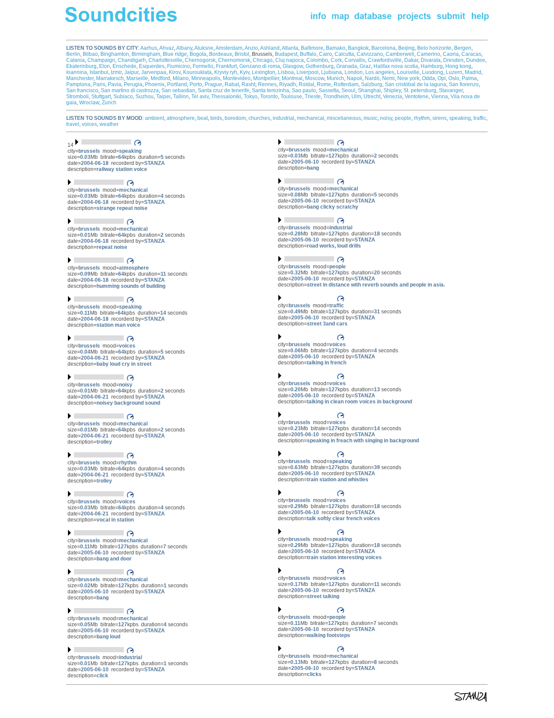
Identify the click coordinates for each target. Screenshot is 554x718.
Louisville (408, 72)
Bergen (462, 48)
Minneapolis (205, 78)
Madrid (473, 72)
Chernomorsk (234, 60)
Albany (184, 48)
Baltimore (312, 48)
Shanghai (369, 90)
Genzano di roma (259, 66)
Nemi (388, 78)
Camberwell (400, 54)
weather (109, 124)
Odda (428, 78)
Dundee (475, 60)
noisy (386, 118)
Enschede (124, 66)
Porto (196, 84)
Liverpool (307, 72)
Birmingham (146, 54)
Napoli (354, 78)
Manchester (79, 78)
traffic (479, 118)
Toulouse (291, 96)
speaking (460, 118)
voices (89, 124)
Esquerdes (151, 66)
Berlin (73, 54)
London (354, 72)
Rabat (232, 84)
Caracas (471, 54)
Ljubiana (331, 72)
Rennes (267, 84)
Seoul (348, 90)
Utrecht (372, 96)
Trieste (313, 96)
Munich (335, 78)
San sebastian (178, 90)
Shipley (392, 90)
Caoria (451, 54)
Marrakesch (110, 78)
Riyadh (287, 84)
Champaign (101, 60)
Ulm (356, 96)
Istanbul (99, 72)
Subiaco (123, 96)
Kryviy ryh (225, 72)
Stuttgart (101, 96)
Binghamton (114, 54)
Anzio (251, 48)
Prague (213, 84)
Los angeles (379, 72)
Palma (469, 78)
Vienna (439, 96)
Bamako (335, 48)
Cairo (325, 54)
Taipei (163, 96)
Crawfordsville (385, 60)
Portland (177, 84)
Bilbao (90, 54)
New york (408, 78)
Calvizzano (370, 54)
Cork (336, 60)
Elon (104, 66)
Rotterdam (346, 84)
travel (72, 124)
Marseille (137, 78)
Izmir (116, 72)
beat (202, 118)
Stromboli (77, 96)
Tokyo (251, 96)
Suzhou (144, 96)
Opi (442, 78)
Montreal (292, 78)
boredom (235, 118)
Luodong (432, 72)
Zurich (109, 103)
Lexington (263, 72)
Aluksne (203, 48)
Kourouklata (197, 72)
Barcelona (383, 48)
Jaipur (131, 72)
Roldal (306, 84)
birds (216, 118)
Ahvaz (166, 48)
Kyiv (244, 72)
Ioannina (76, 72)
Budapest (286, 54)
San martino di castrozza (130, 90)
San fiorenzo (464, 84)
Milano (181, 78)
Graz (365, 66)
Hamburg (432, 66)
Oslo (453, 78)
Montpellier (266, 78)
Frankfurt (226, 66)
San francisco (82, 90)
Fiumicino (178, 66)
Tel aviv (200, 96)
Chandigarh (132, 60)
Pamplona (78, 84)
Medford (160, 78)
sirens (439, 118)
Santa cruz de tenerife (223, 90)
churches (259, 118)
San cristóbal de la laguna (415, 84)
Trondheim (336, 96)
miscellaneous (344, 118)
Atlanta (290, 48)
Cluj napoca (289, 60)
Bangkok (358, 48)
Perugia (133, 84)
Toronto (269, 96)
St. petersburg (419, 90)
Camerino (428, 54)
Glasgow (293, 66)
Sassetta (329, 90)
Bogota (198, 54)
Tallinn (181, 96)
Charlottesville (165, 60)
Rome (324, 84)
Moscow (314, 78)
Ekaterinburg (81, 66)
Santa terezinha (270, 90)
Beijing (406, 48)
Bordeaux (220, 54)
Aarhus (148, 48)
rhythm (422, 118)
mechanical (310, 118)
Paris (99, 84)
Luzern (454, 72)
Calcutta (344, 54)
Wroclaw (89, 103)
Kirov (174, 72)
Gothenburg (320, 66)
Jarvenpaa (153, 72)
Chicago (263, 60)
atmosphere (181, 118)
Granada (346, 66)
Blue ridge (175, 54)
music (370, 118)
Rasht (248, 84)
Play (304, 298)
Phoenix (154, 84)
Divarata (431, 60)
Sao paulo (304, 90)
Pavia (114, 84)
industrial (283, 118)
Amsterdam (229, 48)
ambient (154, 118)
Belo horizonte (434, 48)
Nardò (372, 78)
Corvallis (355, 60)
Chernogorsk (200, 60)
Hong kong (458, 66)
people (403, 118)
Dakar (411, 60)
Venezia (392, 96)
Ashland (270, 48)
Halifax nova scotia (396, 66)
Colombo (317, 60)
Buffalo (308, 54)
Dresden (453, 60)
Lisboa (286, 72)
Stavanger (451, 90)
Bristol (242, 54)
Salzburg (371, 84)
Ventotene (416, 96)
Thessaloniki (226, 96)
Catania (75, 60)
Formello (203, 66)
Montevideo (237, 78)
